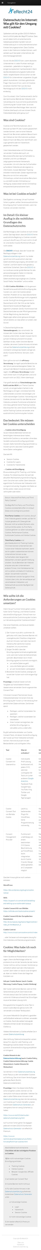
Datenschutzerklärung (11, 256)
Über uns (20, 1242)
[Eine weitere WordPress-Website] (20, 12)
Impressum (20, 1244)
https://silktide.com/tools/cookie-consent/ (19, 911)
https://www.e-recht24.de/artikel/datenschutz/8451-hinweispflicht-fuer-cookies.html (17, 1139)
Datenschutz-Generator (22, 1105)
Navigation (11, 3)
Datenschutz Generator (23, 1194)
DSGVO (17, 61)
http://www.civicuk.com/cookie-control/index (20, 932)
